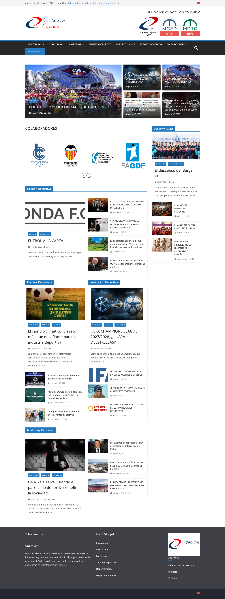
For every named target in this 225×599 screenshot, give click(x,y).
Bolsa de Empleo (176, 44)
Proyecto (62, 564)
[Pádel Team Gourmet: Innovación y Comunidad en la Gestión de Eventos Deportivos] (35, 397)
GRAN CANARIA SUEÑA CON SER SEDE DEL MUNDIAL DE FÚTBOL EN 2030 (126, 465)
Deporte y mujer (104, 568)
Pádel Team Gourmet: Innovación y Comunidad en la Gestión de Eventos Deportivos (65, 395)
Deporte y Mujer (125, 44)
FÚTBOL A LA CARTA (45, 240)
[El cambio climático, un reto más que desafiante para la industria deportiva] (55, 304)
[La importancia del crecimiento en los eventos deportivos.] (35, 415)
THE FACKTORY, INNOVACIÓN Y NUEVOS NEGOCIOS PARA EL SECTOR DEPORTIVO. (126, 224)
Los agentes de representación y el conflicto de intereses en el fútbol (126, 446)
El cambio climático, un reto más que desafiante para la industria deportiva (52, 337)
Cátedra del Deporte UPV (181, 565)
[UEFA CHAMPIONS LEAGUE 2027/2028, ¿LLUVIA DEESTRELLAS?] (117, 304)
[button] (43, 44)
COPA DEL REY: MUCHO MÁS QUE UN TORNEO (178, 80)
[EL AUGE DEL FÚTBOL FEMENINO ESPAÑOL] (162, 229)
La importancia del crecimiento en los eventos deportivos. (63, 413)
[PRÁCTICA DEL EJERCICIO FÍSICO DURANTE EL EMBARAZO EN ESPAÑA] (162, 250)
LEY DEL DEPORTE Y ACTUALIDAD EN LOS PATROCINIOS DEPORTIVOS (127, 407)
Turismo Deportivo (100, 44)
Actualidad (57, 101)
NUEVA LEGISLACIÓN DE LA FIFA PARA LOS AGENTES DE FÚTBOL (126, 373)
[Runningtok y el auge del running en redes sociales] (96, 66)
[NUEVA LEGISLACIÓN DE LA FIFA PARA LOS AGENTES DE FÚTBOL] (98, 375)
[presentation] (84, 175)
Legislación (57, 44)
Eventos (56, 324)
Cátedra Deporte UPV (74, 101)
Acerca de (33, 51)
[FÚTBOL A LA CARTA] (55, 213)
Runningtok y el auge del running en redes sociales (95, 106)
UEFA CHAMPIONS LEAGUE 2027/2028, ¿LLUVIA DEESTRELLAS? (141, 78)
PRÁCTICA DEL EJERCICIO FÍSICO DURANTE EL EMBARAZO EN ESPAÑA (183, 248)
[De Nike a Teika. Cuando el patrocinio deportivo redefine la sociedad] (55, 455)
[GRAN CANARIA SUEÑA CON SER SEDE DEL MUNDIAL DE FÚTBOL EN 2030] (98, 468)
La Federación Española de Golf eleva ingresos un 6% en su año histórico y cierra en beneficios (126, 244)
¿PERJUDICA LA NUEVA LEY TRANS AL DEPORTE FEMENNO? (127, 390)
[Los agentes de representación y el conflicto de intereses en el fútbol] (98, 448)
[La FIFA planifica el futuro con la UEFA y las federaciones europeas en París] (98, 266)
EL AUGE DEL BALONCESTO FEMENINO (181, 208)
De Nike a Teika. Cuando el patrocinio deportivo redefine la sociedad (54, 487)
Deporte (90, 101)
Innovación (34, 44)
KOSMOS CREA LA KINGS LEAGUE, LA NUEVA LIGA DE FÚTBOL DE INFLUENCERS (127, 204)
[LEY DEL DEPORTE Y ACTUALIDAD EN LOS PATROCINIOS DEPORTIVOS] (98, 410)
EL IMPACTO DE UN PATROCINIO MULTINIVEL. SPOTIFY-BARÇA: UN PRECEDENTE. (127, 485)
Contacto (172, 578)
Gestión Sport (32, 545)
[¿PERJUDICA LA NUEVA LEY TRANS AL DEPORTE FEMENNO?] (98, 392)
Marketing (74, 44)
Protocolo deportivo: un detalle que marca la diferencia (63, 377)
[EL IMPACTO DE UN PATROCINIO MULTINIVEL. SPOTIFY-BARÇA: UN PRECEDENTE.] (98, 488)
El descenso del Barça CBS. (174, 173)
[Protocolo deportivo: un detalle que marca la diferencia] (35, 379)
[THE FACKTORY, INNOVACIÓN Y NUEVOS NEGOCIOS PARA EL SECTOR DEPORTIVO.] (98, 227)
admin (73, 113)
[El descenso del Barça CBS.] (176, 146)
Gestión (32, 234)
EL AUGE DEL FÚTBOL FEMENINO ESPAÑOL (185, 227)
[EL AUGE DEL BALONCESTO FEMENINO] (162, 211)
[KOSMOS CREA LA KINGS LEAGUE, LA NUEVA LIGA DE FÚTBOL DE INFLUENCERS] (98, 207)
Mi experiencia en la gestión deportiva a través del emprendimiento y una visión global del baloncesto (94, 5)
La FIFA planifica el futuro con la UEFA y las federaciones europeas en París (127, 263)
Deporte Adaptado (151, 44)
